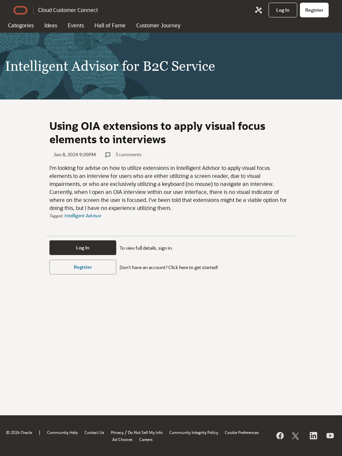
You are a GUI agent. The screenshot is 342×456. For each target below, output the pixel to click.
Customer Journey (158, 25)
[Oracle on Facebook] (279, 436)
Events (76, 25)
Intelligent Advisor (83, 215)
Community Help (62, 432)
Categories (21, 25)
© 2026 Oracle (19, 432)
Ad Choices (122, 439)
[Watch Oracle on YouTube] (329, 436)
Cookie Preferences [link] (242, 432)
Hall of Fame (110, 25)
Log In (83, 247)
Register (83, 267)
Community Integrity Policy (193, 432)
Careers (146, 439)
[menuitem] (283, 10)
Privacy (117, 432)
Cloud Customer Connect (68, 9)
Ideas (50, 25)
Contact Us (94, 432)
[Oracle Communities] (258, 10)
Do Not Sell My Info (145, 432)
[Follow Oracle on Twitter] (296, 436)
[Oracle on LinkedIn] (313, 436)
